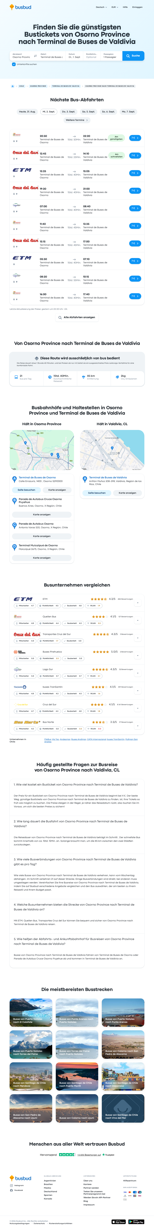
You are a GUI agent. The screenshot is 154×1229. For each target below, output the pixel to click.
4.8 (80, 606)
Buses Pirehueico (52, 652)
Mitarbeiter (24, 606)
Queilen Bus (49, 617)
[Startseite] (12, 86)
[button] (35, 56)
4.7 (32, 606)
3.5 (80, 729)
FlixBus (47, 739)
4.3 (80, 623)
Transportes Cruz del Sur (57, 634)
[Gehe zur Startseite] (20, 7)
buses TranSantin (53, 687)
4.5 (57, 606)
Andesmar (65, 739)
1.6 (99, 693)
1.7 (57, 641)
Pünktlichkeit (47, 606)
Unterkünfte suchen (27, 64)
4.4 (57, 623)
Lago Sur (48, 669)
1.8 (99, 711)
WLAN (92, 606)
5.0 (32, 641)
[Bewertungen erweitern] (137, 602)
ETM (45, 599)
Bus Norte (48, 722)
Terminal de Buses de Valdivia (108, 478)
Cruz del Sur (49, 705)
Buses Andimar (78, 739)
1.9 (99, 606)
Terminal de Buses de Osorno (37, 478)
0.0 (99, 729)
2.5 (57, 658)
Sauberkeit (72, 606)
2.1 (99, 676)
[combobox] (21, 56)
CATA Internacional (96, 739)
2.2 (99, 623)
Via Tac (55, 739)
